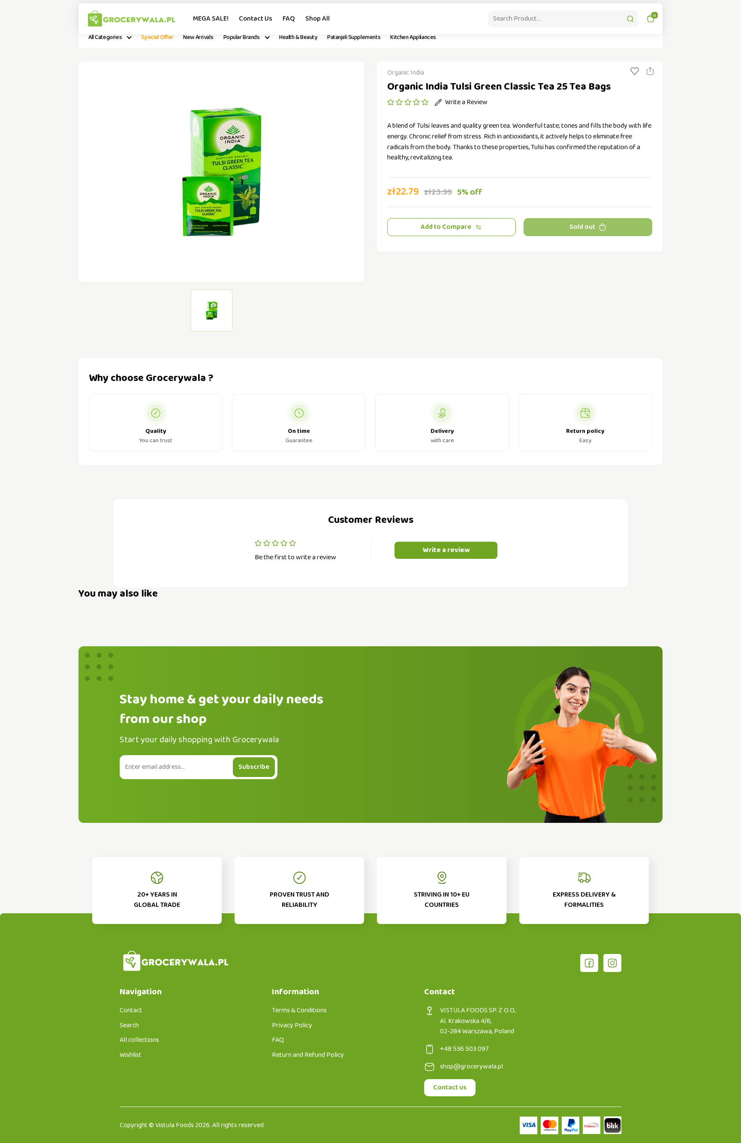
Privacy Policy (292, 1025)
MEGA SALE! (211, 19)
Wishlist (131, 1055)
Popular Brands (241, 37)
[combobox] (563, 18)
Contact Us (255, 19)
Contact (131, 1010)
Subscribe (253, 767)
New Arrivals (198, 37)
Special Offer (157, 37)
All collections (139, 1040)
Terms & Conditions (299, 1010)
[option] (221, 172)
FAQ (289, 19)
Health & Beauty (298, 37)
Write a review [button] (446, 550)
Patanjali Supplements (353, 37)
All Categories (105, 37)
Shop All (317, 19)
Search (129, 1025)
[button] (407, 102)
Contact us (450, 1087)
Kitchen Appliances (413, 37)
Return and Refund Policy (308, 1055)
